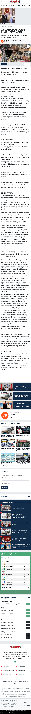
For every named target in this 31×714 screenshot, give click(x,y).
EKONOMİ (12, 5)
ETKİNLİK (13, 704)
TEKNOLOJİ (26, 682)
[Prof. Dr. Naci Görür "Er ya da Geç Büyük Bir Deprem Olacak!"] (23, 457)
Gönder (4, 487)
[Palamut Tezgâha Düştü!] (8, 443)
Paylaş (4, 63)
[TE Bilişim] (5, 415)
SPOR (23, 5)
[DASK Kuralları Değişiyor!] (23, 430)
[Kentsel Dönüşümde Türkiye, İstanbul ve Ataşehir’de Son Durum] (8, 457)
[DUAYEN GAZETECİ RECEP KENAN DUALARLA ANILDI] (8, 430)
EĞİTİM (15, 684)
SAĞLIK (5, 706)
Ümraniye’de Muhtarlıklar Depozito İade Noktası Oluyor (23, 449)
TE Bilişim (12, 414)
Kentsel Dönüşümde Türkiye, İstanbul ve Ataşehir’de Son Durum (7, 464)
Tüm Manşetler (21, 670)
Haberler (3, 26)
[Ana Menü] (1, 1)
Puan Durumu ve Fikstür (8, 670)
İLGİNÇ (5, 704)
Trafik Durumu (21, 666)
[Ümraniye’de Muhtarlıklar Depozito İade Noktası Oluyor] (23, 443)
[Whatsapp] (15, 662)
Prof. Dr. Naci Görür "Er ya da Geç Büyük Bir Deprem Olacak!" (23, 464)
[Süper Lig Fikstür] (29, 597)
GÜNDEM (4, 5)
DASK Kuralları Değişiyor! (22, 435)
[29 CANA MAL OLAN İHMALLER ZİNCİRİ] (15, 53)
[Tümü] (29, 496)
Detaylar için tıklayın (15, 592)
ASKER (13, 706)
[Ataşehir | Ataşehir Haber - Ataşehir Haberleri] (14, 1)
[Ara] (28, 2)
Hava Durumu (6, 666)
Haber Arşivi (21, 674)
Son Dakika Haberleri (8, 674)
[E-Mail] (11, 417)
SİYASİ (18, 5)
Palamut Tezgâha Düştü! (7, 448)
